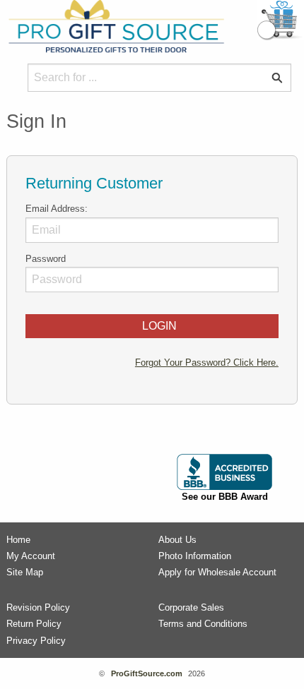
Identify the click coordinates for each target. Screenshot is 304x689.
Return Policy (34, 623)
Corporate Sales (191, 607)
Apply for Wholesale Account (217, 572)
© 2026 (152, 673)
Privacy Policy (36, 640)
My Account (30, 556)
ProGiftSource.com (146, 673)
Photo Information (194, 556)
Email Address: (56, 208)
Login (156, 326)
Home (18, 539)
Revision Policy (38, 607)
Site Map (24, 572)
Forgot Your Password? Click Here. (207, 362)
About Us (177, 539)
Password (45, 258)
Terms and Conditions (202, 623)
